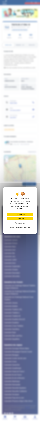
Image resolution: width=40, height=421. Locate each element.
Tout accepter (20, 214)
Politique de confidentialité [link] (20, 227)
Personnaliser (20, 223)
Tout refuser (20, 219)
